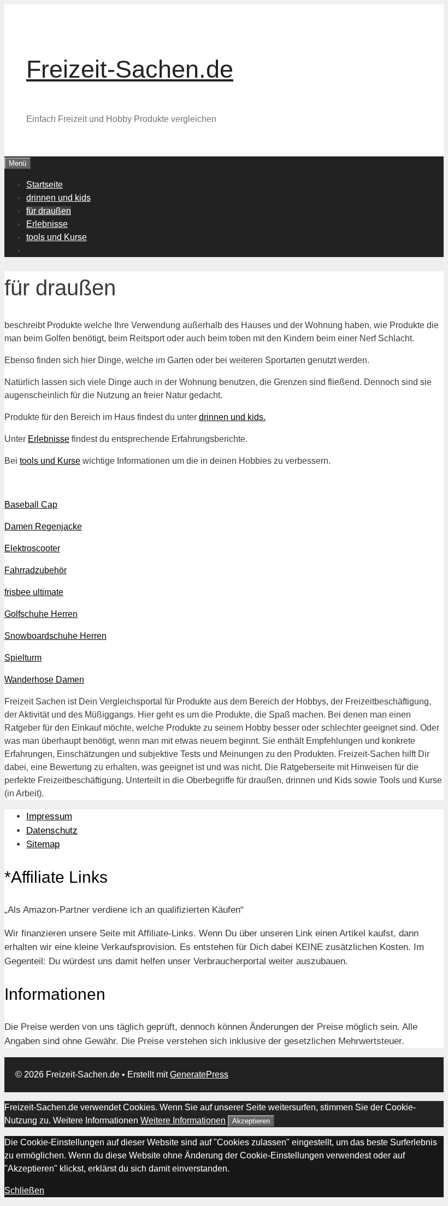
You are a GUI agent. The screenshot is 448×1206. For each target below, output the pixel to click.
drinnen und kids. (232, 417)
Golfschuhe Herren (41, 614)
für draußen (48, 210)
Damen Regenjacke (43, 526)
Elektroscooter (32, 548)
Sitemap (43, 844)
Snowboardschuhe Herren (55, 635)
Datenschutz (52, 830)
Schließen (24, 1190)
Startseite (44, 184)
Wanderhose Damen (44, 679)
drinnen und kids (58, 197)
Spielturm (23, 657)
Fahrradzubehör (35, 570)
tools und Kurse (56, 237)
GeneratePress (199, 1074)
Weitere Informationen (183, 1120)
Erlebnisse (47, 224)
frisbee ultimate (33, 592)
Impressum (49, 816)
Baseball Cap (30, 504)
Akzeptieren (251, 1121)
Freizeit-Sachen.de (129, 69)
